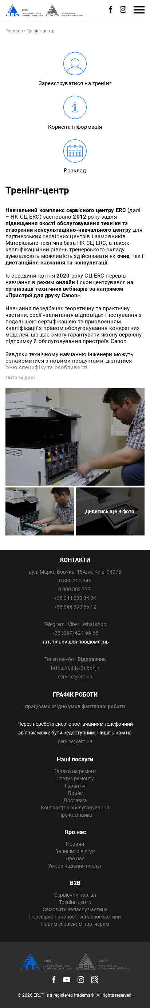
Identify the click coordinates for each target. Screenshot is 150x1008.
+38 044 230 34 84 (75, 598)
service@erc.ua (75, 677)
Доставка (75, 800)
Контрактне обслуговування (75, 807)
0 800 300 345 (75, 580)
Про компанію (75, 815)
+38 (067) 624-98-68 (75, 633)
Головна (14, 30)
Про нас (75, 858)
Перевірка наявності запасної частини (75, 917)
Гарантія (75, 786)
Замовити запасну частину (75, 909)
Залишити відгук (75, 851)
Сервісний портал (75, 895)
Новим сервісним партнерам (75, 924)
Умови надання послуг (75, 866)
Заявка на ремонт (75, 771)
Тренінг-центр (75, 902)
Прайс (75, 793)
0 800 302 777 (74, 589)
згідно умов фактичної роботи (88, 706)
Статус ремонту (75, 778)
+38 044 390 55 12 (75, 607)
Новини (75, 844)
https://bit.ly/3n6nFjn (75, 668)
